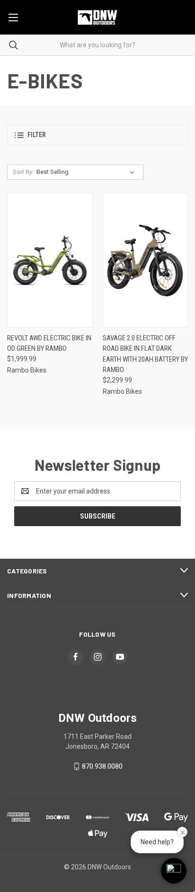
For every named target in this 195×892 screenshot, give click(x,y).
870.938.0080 (102, 766)
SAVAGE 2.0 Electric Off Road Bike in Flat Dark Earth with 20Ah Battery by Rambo (145, 354)
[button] (97, 135)
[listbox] (87, 172)
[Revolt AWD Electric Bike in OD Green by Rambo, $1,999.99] (50, 260)
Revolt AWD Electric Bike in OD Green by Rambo (49, 343)
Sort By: (23, 171)
